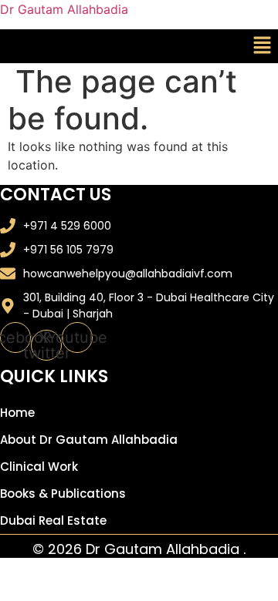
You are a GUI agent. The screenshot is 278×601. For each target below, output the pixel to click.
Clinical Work (39, 466)
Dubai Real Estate (53, 520)
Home (17, 413)
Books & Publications (63, 493)
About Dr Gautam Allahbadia (89, 439)
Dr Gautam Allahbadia (64, 9)
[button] (262, 45)
